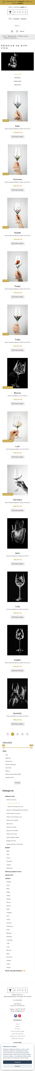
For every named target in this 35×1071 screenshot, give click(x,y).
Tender (8, 899)
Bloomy (8, 950)
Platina (7, 771)
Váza (7, 851)
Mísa (7, 854)
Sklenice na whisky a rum (14, 817)
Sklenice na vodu (11, 834)
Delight (8, 882)
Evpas (8, 895)
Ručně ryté (8, 761)
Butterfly (9, 936)
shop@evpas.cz (19, 1011)
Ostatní (8, 865)
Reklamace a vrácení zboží (17, 1036)
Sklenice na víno (23, 36)
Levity (8, 919)
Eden (8, 953)
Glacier (8, 906)
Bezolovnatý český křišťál (13, 774)
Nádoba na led (11, 841)
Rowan (8, 902)
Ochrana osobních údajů (17, 1031)
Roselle (8, 960)
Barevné (8, 758)
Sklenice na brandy (12, 820)
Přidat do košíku (18, 136)
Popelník (9, 861)
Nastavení (17, 1066)
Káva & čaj (9, 823)
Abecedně (17, 85)
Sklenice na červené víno (15, 806)
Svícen (8, 858)
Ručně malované (10, 764)
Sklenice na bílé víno (14, 803)
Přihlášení (23, 18)
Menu (17, 25)
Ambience (9, 926)
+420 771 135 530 (20, 1009)
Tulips (8, 964)
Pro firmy (17, 1029)
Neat (8, 888)
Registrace (16, 18)
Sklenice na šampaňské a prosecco (17, 810)
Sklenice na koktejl (12, 830)
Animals (8, 923)
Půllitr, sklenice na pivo (13, 813)
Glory (8, 885)
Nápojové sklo (12, 36)
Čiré (6, 755)
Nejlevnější (17, 81)
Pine (7, 916)
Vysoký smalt (9, 777)
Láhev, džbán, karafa (12, 837)
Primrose (9, 957)
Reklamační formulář (17, 1038)
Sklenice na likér (11, 827)
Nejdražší (17, 77)
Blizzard (8, 933)
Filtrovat (17, 782)
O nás (17, 1024)
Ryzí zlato (8, 768)
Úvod (4, 36)
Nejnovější (17, 74)
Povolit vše (17, 1062)
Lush (7, 947)
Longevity (9, 940)
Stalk (7, 909)
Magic (8, 892)
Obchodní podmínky (17, 1033)
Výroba (18, 1026)
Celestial (9, 912)
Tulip (7, 943)
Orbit (8, 929)
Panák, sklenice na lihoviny (14, 844)
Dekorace (9, 868)
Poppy (8, 967)
